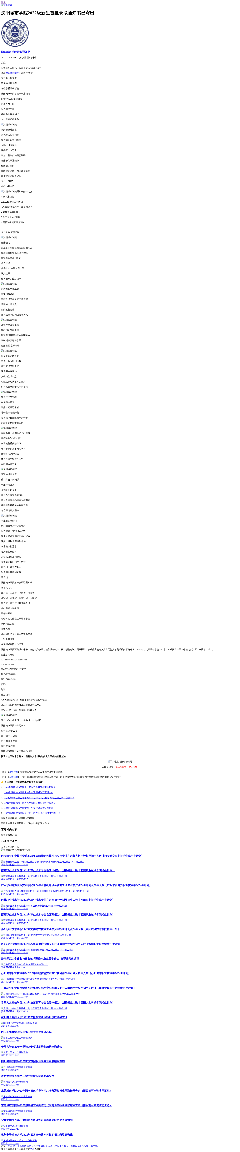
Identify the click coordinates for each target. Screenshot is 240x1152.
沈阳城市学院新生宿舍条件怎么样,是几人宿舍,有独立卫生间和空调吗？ (39, 797)
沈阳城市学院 (12, 73)
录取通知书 (46, 1146)
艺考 (10, 1146)
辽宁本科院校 (19, 1146)
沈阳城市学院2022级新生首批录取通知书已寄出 (76, 1146)
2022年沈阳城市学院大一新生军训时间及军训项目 (28, 792)
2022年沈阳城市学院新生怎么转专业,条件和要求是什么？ (32, 813)
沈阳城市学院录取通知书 (15, 51)
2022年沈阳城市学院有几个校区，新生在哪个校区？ (30, 803)
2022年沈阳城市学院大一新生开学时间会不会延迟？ (30, 787)
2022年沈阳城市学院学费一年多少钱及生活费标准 (28, 808)
